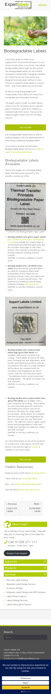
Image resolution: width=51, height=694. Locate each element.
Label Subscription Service (19, 604)
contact (35, 446)
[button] (25, 127)
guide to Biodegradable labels (28, 484)
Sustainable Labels (34, 510)
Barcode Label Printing (17, 580)
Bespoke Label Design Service (21, 584)
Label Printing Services (17, 600)
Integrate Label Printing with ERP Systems (26, 592)
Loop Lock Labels (11, 510)
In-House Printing (14, 588)
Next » (37, 504)
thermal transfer (31, 284)
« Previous (11, 504)
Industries (11, 561)
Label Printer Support (16, 596)
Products (10, 568)
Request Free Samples (17, 553)
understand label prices (29, 489)
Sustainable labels (30, 478)
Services (10, 574)
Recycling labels (38, 473)
